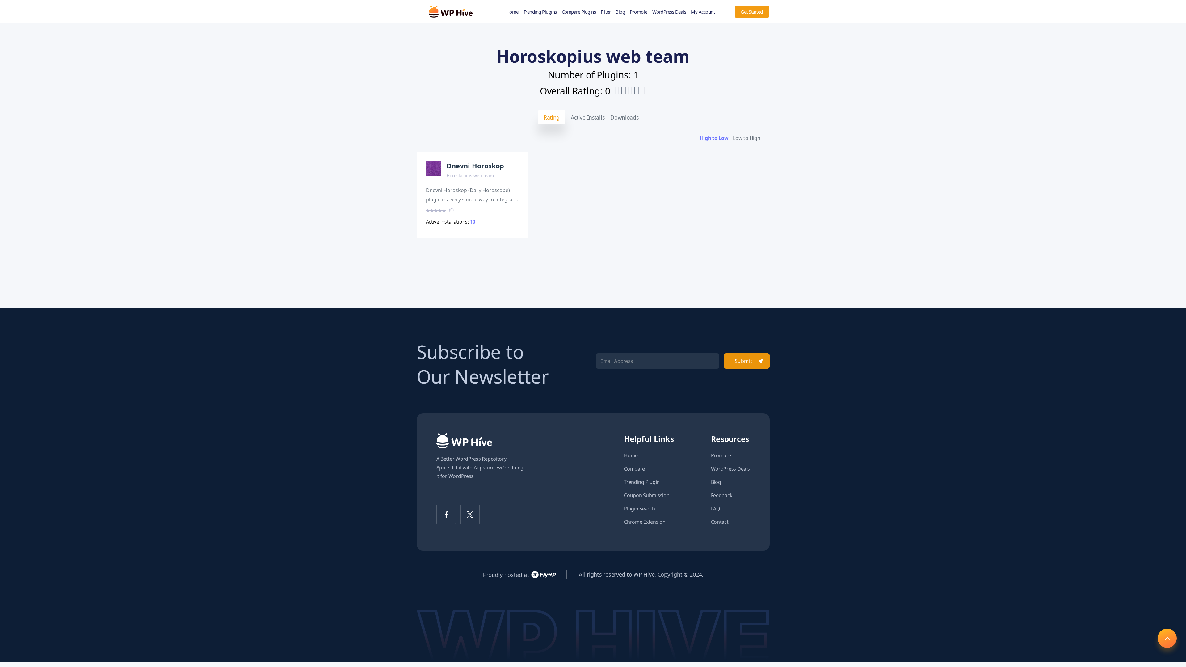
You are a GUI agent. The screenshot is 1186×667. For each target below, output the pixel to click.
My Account (703, 12)
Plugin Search (639, 508)
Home (512, 12)
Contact (720, 521)
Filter (606, 12)
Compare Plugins (579, 12)
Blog (620, 12)
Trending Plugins (540, 12)
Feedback (722, 495)
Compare (634, 468)
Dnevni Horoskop (475, 165)
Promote (638, 12)
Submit (743, 361)
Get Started (752, 12)
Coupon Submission (646, 495)
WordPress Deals (669, 12)
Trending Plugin (642, 482)
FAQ (715, 508)
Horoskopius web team (470, 175)
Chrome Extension (645, 521)
